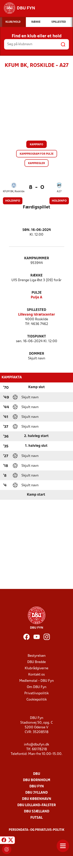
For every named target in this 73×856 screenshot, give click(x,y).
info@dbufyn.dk (36, 744)
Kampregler (36, 163)
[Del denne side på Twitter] (10, 841)
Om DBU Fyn (36, 687)
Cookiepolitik (36, 699)
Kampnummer (36, 258)
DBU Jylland (36, 792)
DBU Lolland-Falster (36, 805)
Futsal (36, 817)
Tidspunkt (36, 336)
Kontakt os (36, 674)
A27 (59, 191)
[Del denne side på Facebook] (4, 841)
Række (36, 275)
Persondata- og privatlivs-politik (36, 830)
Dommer (36, 353)
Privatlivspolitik (36, 693)
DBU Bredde (36, 662)
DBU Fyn (36, 786)
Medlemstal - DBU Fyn (36, 681)
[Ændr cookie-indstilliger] (6, 849)
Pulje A (36, 297)
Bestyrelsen (37, 656)
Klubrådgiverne (36, 668)
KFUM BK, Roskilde (14, 191)
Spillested (36, 310)
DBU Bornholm (36, 780)
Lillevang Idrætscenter (36, 314)
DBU (36, 774)
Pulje (37, 292)
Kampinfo (36, 144)
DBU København (36, 799)
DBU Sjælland (36, 811)
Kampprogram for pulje (37, 154)
